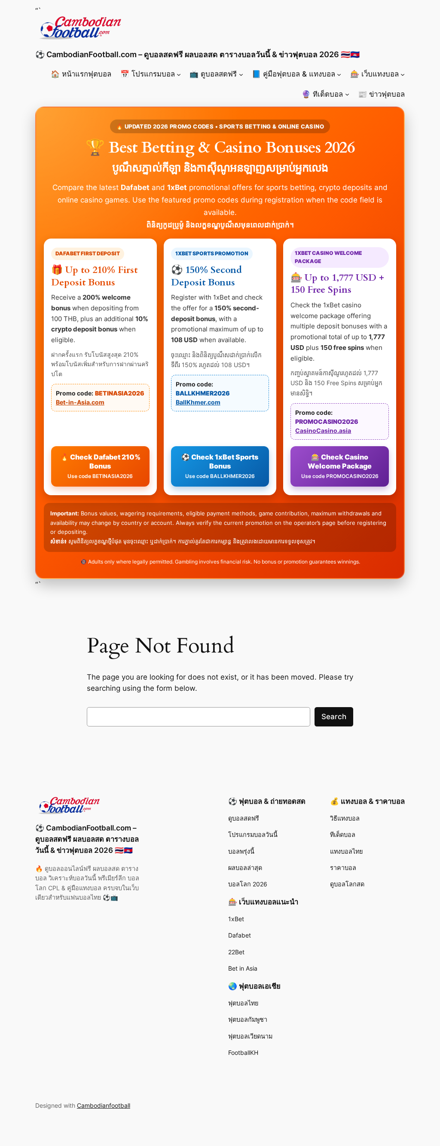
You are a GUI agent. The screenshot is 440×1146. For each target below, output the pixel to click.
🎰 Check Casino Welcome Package (340, 466)
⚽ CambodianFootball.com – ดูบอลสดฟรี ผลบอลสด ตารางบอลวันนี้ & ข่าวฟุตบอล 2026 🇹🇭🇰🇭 (197, 54)
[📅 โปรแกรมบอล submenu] (179, 74)
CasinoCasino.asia (323, 430)
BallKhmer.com (198, 402)
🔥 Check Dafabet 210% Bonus (100, 466)
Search (333, 716)
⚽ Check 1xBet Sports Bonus (219, 466)
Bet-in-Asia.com (80, 402)
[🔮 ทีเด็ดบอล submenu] (347, 94)
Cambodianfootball (103, 1105)
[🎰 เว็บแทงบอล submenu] (402, 74)
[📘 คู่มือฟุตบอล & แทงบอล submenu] (339, 74)
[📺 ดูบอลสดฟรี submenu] (241, 74)
